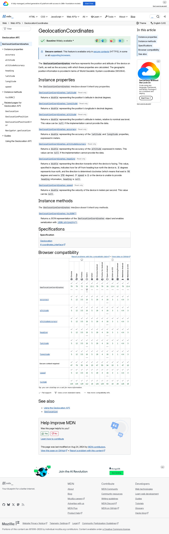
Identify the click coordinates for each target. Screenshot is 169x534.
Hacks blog (140, 513)
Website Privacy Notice (33, 523)
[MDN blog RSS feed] (23, 504)
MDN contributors (96, 446)
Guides (138, 498)
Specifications (145, 45)
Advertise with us (76, 503)
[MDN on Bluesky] (8, 504)
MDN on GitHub (109, 508)
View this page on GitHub (53, 450)
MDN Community (109, 489)
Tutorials (139, 503)
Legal (75, 523)
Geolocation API (11, 37)
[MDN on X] (13, 504)
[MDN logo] (7, 483)
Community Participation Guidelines (99, 523)
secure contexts (101, 51)
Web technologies (144, 489)
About (71, 489)
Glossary (139, 508)
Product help (74, 513)
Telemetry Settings (59, 523)
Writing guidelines (109, 498)
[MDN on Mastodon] (18, 504)
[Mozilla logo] (10, 523)
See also (142, 54)
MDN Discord (107, 503)
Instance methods (147, 41)
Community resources (112, 493)
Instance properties (147, 37)
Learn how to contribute (52, 438)
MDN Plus (72, 508)
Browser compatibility (148, 49)
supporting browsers (60, 55)
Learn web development (147, 493)
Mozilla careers (75, 498)
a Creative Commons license (116, 529)
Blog (133, 16)
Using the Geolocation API (57, 408)
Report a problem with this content (86, 450)
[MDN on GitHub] (3, 504)
